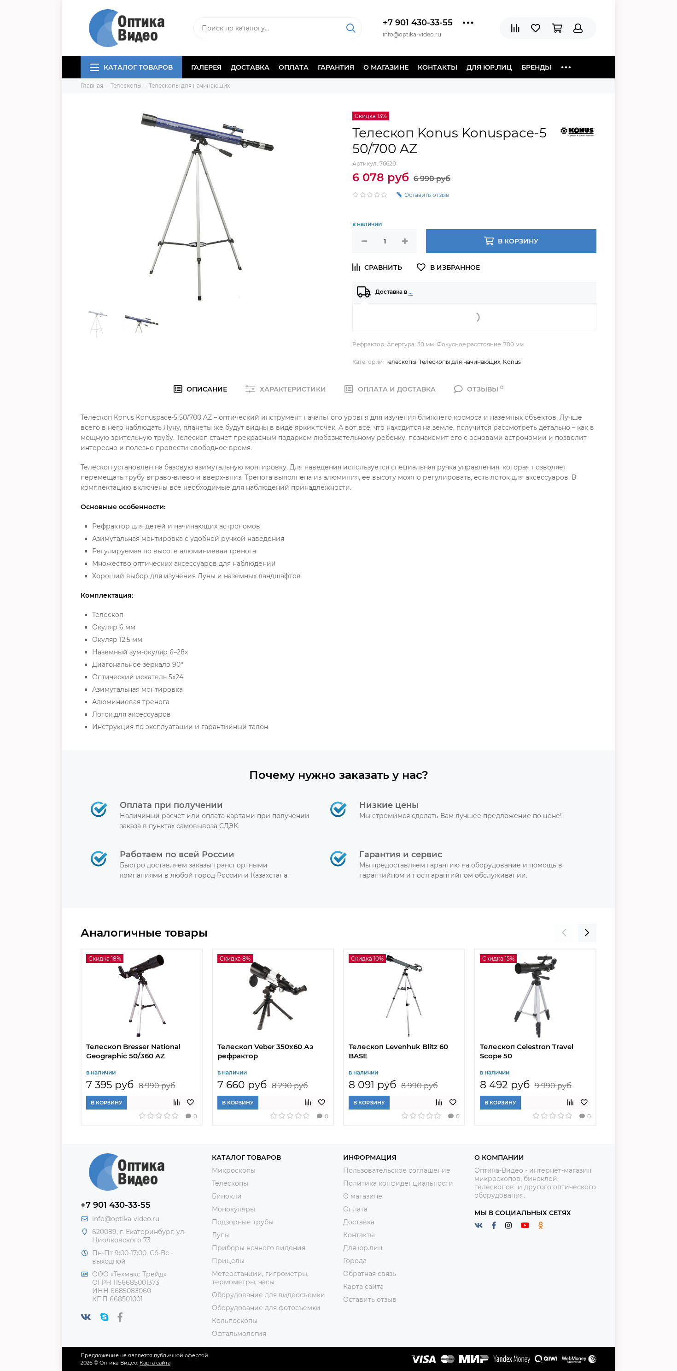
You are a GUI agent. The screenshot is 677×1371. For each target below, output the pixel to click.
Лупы (221, 1235)
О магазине (386, 67)
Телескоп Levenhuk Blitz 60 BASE (398, 1051)
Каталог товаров (138, 67)
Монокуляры (233, 1209)
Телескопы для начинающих (459, 361)
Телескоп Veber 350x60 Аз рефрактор (265, 1051)
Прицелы (228, 1261)
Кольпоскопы (234, 1321)
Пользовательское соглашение (396, 1170)
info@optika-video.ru (125, 1219)
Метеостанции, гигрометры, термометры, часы (260, 1278)
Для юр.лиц (489, 67)
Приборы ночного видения (258, 1248)
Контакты (437, 67)
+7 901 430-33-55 (418, 23)
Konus (512, 361)
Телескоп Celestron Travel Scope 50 (526, 1051)
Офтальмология (239, 1333)
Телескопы (400, 361)
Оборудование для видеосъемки (268, 1295)
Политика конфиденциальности (398, 1183)
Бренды (536, 67)
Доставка (250, 67)
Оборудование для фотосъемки (266, 1308)
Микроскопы (234, 1170)
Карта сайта (363, 1286)
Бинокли (227, 1196)
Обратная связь (369, 1274)
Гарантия (336, 67)
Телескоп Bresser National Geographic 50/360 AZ (133, 1051)
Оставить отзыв (370, 1299)
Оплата (294, 67)
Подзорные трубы (243, 1222)
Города (355, 1261)
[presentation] (564, 933)
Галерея (206, 67)
